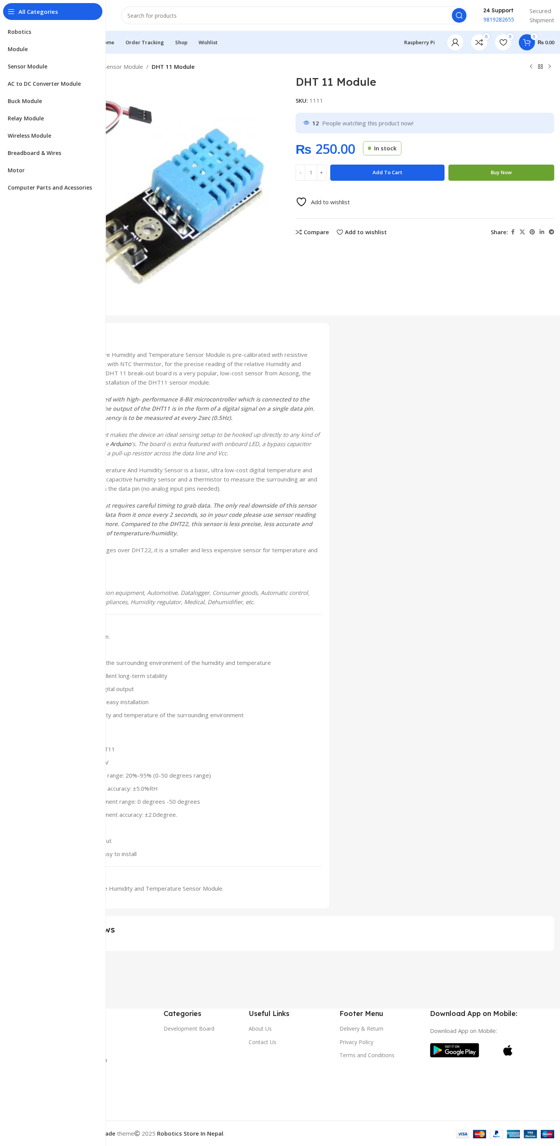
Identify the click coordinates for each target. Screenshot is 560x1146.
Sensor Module (123, 66)
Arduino (120, 444)
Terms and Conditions (367, 1055)
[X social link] (522, 232)
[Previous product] (531, 67)
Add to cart (387, 172)
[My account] (455, 42)
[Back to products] (540, 67)
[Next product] (549, 67)
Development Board (189, 1028)
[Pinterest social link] (532, 232)
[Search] (459, 15)
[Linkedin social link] (542, 232)
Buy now (501, 172)
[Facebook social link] (512, 232)
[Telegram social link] (552, 232)
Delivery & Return (361, 1028)
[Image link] (454, 1049)
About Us (260, 1028)
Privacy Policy (356, 1042)
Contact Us (262, 1042)
